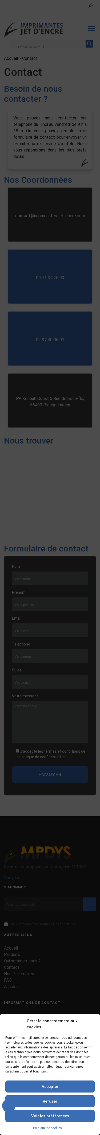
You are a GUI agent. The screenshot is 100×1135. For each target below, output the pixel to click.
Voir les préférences (50, 1116)
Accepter (50, 1086)
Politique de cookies (47, 1128)
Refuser (50, 1101)
